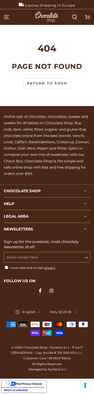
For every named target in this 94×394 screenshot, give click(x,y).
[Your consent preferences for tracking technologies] (85, 385)
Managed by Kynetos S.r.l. (48, 369)
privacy (49, 268)
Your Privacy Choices (29, 383)
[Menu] (6, 17)
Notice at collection (16, 389)
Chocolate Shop (35, 347)
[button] (74, 17)
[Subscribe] (87, 257)
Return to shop (47, 83)
